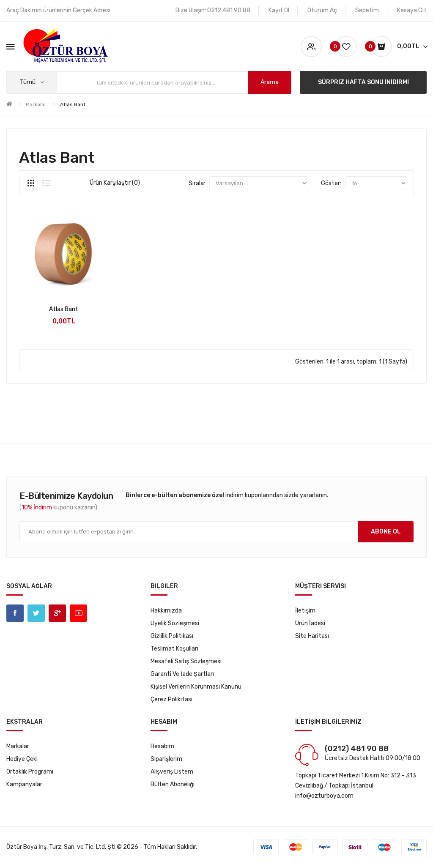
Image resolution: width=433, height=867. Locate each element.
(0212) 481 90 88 (357, 748)
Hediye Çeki (22, 759)
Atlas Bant (72, 104)
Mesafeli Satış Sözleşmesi (186, 661)
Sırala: (197, 183)
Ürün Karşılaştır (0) (115, 182)
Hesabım (162, 746)
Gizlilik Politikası (172, 636)
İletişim (305, 610)
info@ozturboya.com (324, 795)
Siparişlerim (166, 759)
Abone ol (386, 531)
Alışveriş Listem (172, 771)
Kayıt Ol (279, 10)
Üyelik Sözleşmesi (175, 623)
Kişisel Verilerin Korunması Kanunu (196, 686)
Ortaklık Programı (29, 771)
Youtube (78, 613)
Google (57, 613)
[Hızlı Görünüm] (41, 283)
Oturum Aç (322, 10)
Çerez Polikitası (171, 699)
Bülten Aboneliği (173, 784)
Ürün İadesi (310, 623)
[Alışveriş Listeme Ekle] (64, 283)
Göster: (331, 183)
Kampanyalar (24, 784)
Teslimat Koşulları (174, 648)
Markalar (36, 104)
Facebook (15, 613)
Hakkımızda (166, 610)
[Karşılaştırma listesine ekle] (86, 283)
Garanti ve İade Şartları (182, 674)
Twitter (36, 613)
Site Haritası (312, 636)
